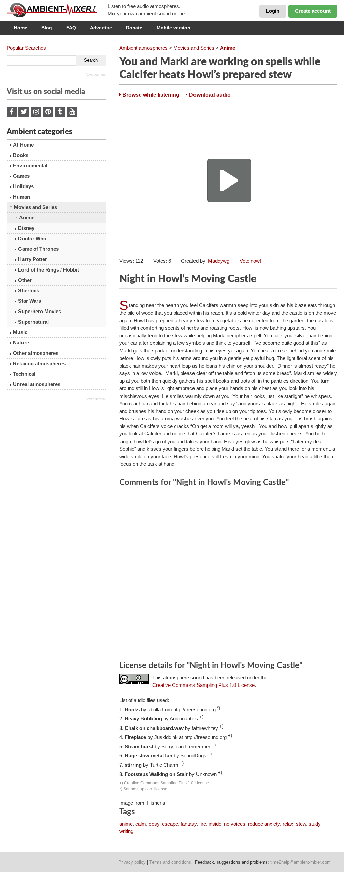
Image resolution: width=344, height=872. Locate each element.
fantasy (189, 824)
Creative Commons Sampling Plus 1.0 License (203, 685)
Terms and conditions (170, 862)
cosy (154, 824)
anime (126, 824)
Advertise (101, 27)
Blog (46, 27)
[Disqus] (228, 575)
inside (215, 824)
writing (126, 831)
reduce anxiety (264, 824)
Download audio (210, 95)
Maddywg (218, 261)
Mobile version (173, 27)
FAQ (71, 27)
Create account (313, 11)
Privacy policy (132, 862)
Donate (134, 27)
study (314, 824)
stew (301, 824)
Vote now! (250, 261)
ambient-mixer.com (57, 10)
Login (273, 11)
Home (20, 27)
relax (288, 824)
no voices (234, 824)
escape (170, 824)
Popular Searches (26, 48)
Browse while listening (150, 95)
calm (140, 824)
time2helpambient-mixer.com (300, 862)
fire (202, 824)
